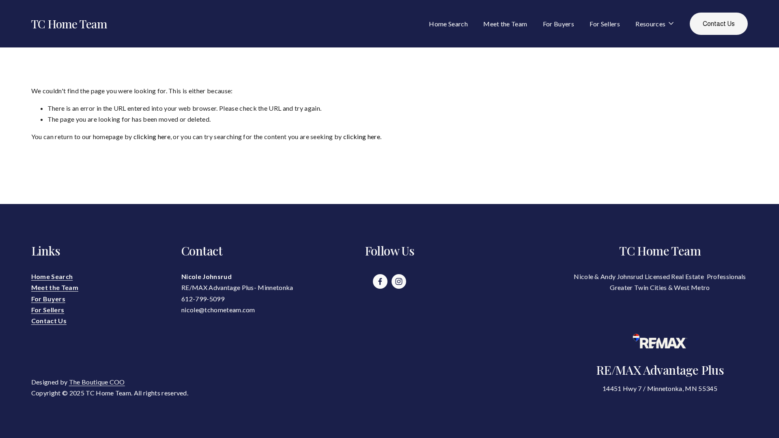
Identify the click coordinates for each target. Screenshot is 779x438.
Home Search (448, 24)
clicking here (151, 136)
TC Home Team (69, 23)
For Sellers (605, 24)
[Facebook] (380, 281)
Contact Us (719, 23)
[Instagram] (399, 281)
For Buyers (558, 24)
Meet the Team (505, 24)
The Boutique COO (97, 382)
